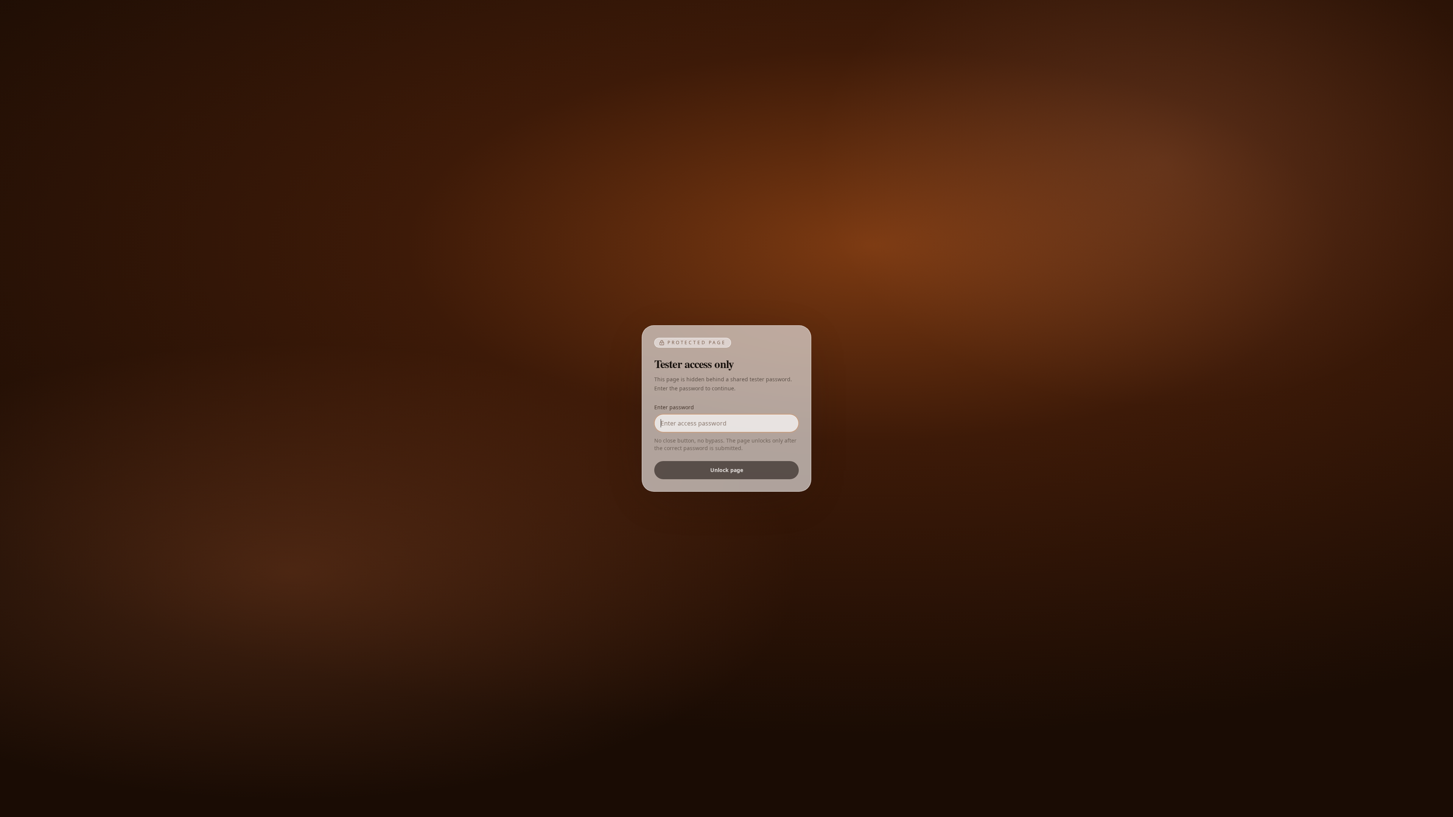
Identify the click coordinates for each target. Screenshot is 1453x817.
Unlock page (726, 470)
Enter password (674, 407)
